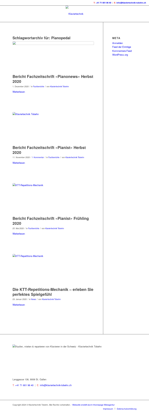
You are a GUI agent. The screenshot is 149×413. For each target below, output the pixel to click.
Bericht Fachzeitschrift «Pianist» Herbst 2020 (49, 150)
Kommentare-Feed (122, 51)
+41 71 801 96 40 (103, 2)
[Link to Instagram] (128, 404)
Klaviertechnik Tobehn (59, 86)
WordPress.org (120, 54)
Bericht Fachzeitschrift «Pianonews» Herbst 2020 (53, 79)
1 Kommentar (38, 157)
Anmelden (117, 43)
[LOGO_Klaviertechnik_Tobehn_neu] (74, 14)
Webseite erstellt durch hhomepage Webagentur (93, 404)
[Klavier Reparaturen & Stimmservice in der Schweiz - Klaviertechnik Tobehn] (53, 269)
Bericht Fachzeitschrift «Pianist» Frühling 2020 (51, 220)
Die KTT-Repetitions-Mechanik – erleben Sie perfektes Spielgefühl (53, 292)
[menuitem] (108, 409)
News (33, 299)
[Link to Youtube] (133, 404)
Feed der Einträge (121, 47)
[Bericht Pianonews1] (53, 56)
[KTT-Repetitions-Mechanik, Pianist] (53, 198)
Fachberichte (38, 86)
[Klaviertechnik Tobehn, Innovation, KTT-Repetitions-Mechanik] (53, 127)
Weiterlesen (19, 91)
